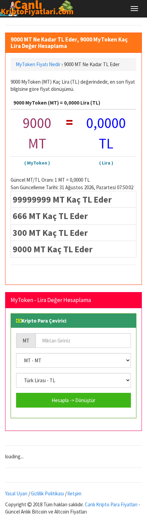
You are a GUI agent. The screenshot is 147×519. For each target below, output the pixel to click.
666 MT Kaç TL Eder (50, 215)
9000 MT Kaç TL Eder (53, 249)
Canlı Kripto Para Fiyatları (111, 504)
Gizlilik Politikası (47, 493)
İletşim (74, 493)
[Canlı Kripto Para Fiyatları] (39, 8)
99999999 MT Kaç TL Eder (62, 199)
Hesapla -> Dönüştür (73, 400)
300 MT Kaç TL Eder (50, 232)
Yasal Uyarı (16, 493)
